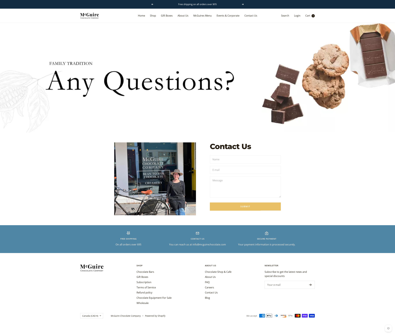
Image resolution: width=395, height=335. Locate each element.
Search (285, 15)
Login (297, 15)
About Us (183, 15)
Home (141, 15)
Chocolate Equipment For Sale (154, 297)
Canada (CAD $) (90, 315)
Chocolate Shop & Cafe (218, 272)
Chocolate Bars (145, 272)
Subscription (144, 282)
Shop (153, 15)
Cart (309, 15)
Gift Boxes (167, 15)
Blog (207, 297)
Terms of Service (146, 287)
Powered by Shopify (155, 315)
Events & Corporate (228, 15)
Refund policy (144, 292)
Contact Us (250, 15)
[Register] (310, 285)
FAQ (207, 282)
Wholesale (143, 303)
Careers (209, 287)
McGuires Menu (202, 15)
